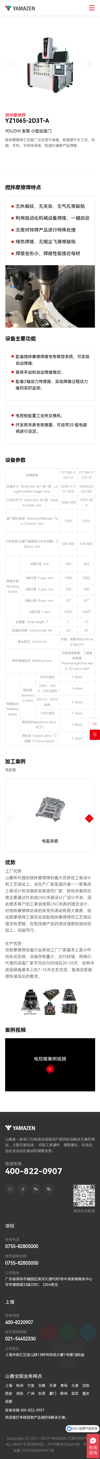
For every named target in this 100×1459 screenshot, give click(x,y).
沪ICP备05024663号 (63, 1444)
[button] (89, 818)
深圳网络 (80, 1450)
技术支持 (64, 1450)
